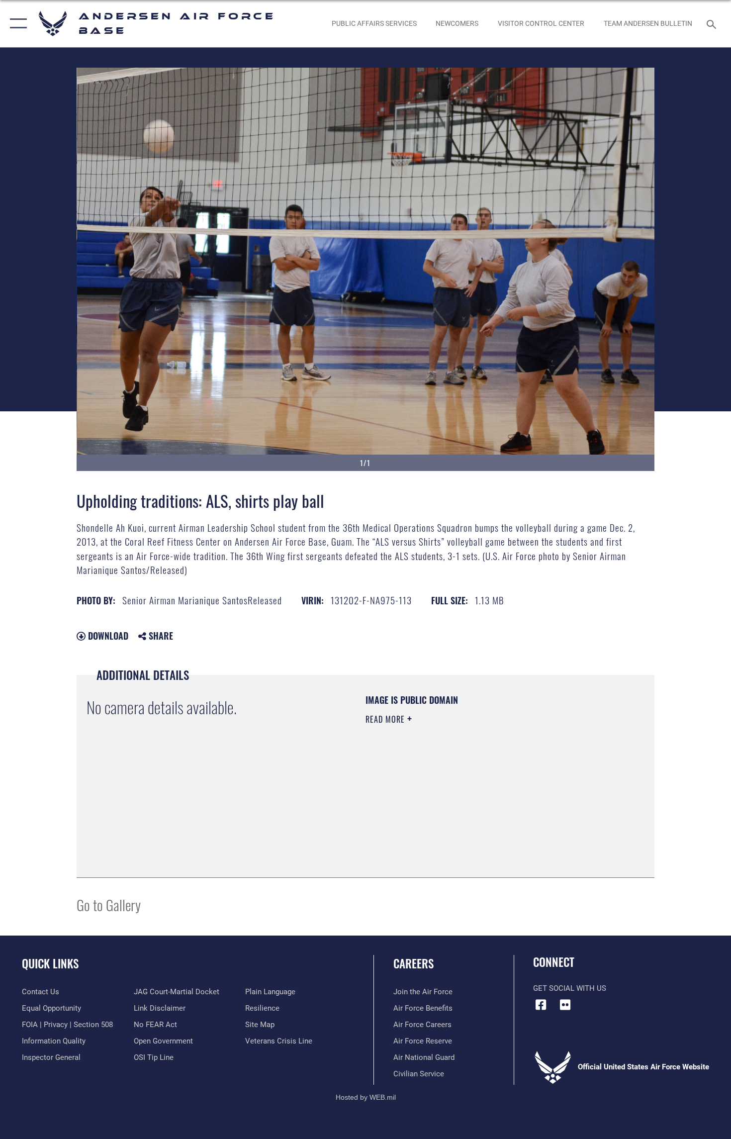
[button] (16, 23)
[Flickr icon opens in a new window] (565, 1004)
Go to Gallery (109, 904)
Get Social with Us (569, 988)
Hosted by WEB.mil (366, 1097)
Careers (413, 963)
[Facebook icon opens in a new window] (540, 1004)
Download (107, 635)
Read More (386, 719)
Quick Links (50, 963)
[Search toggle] (713, 23)
